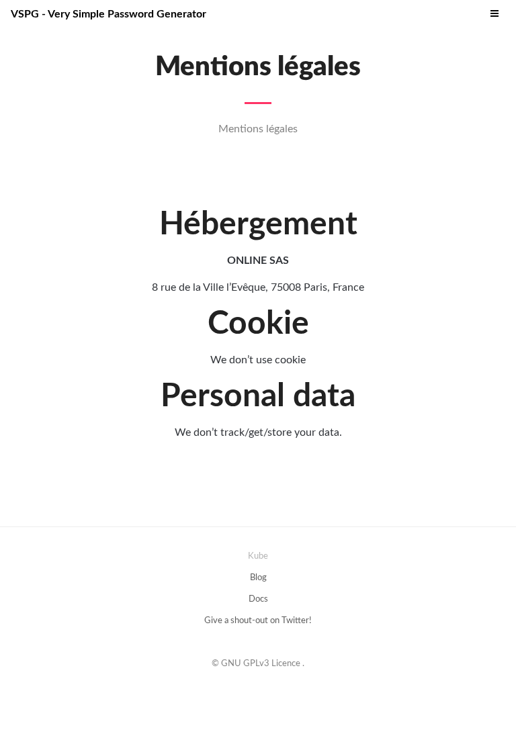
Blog (258, 577)
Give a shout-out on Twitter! (258, 620)
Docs (258, 599)
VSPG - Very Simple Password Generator (108, 14)
